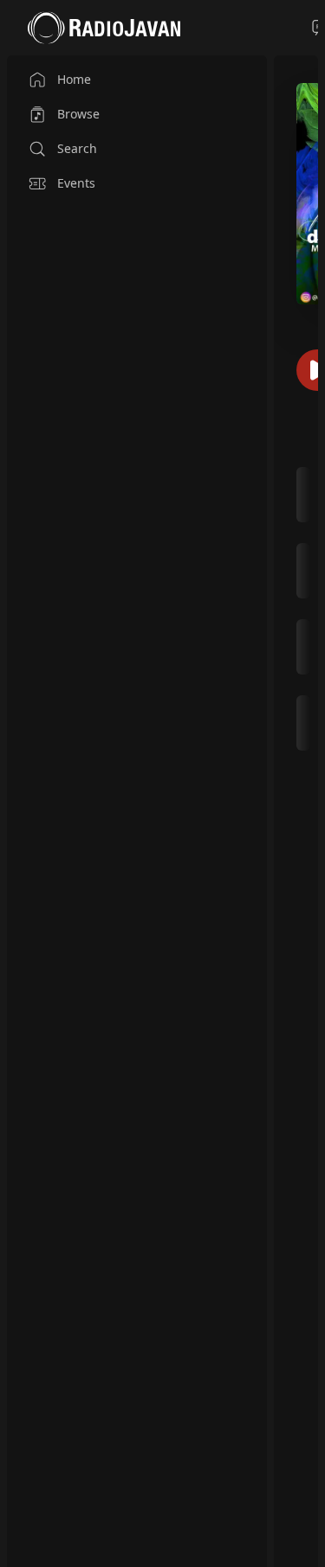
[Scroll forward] (312, 607)
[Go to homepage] (104, 27)
